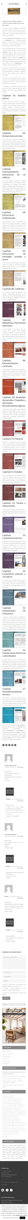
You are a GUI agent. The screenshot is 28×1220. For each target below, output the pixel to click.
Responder (20, 767)
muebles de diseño (15, 1120)
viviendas (6, 1135)
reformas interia (18, 1126)
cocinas (18, 1099)
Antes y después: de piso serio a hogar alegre (14, 1076)
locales (15, 1117)
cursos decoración (15, 1102)
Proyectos (4, 1058)
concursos (6, 1102)
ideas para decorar (8, 1114)
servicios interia (7, 1132)
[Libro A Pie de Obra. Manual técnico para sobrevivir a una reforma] (14, 8)
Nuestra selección (6, 1056)
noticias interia (7, 1123)
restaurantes (7, 1129)
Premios (22, 1123)
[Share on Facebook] (3, 745)
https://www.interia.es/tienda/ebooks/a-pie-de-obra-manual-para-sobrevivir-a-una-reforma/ (15, 812)
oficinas (15, 1123)
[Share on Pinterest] (15, 745)
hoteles (16, 1111)
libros (22, 1114)
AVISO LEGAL (4, 1184)
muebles (6, 1120)
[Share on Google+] (9, 745)
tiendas (16, 1132)
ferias (17, 1108)
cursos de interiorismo (9, 1105)
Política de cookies (21, 1215)
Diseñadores (20, 1105)
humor (22, 1111)
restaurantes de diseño (18, 1129)
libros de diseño (7, 1117)
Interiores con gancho (7, 1054)
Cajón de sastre (6, 1051)
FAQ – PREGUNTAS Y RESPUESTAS (9, 1182)
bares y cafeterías (8, 1096)
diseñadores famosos (8, 1108)
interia (16, 1114)
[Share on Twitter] (6, 745)
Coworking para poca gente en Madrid (12, 1078)
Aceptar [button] (22, 1217)
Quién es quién (6, 1061)
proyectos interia (7, 1126)
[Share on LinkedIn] (12, 745)
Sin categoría (5, 1063)
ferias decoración (8, 1111)
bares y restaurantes (9, 1099)
